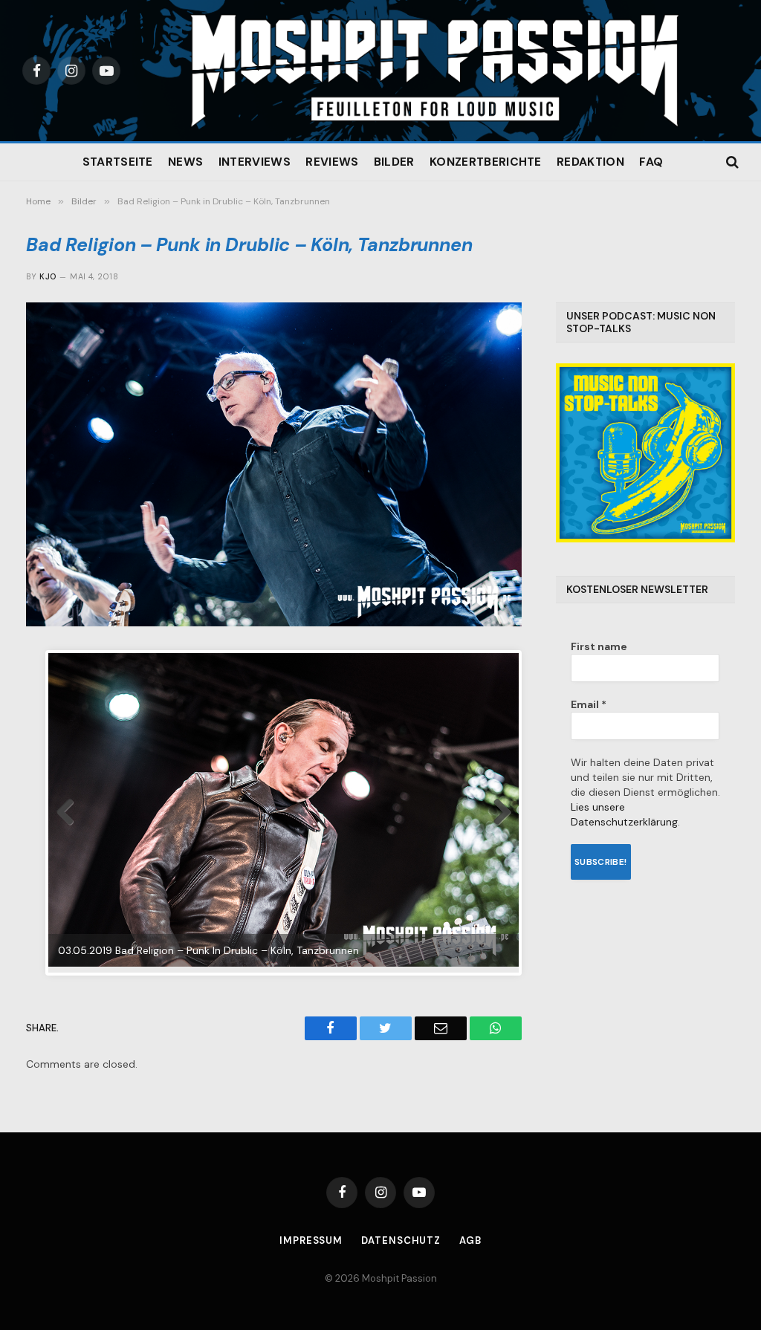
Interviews (254, 162)
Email (588, 704)
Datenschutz (401, 1240)
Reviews (331, 162)
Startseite (117, 162)
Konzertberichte (486, 162)
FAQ (651, 162)
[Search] (731, 162)
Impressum (311, 1240)
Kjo (47, 276)
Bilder (394, 162)
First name (599, 646)
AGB (470, 1240)
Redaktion (590, 162)
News (185, 162)
